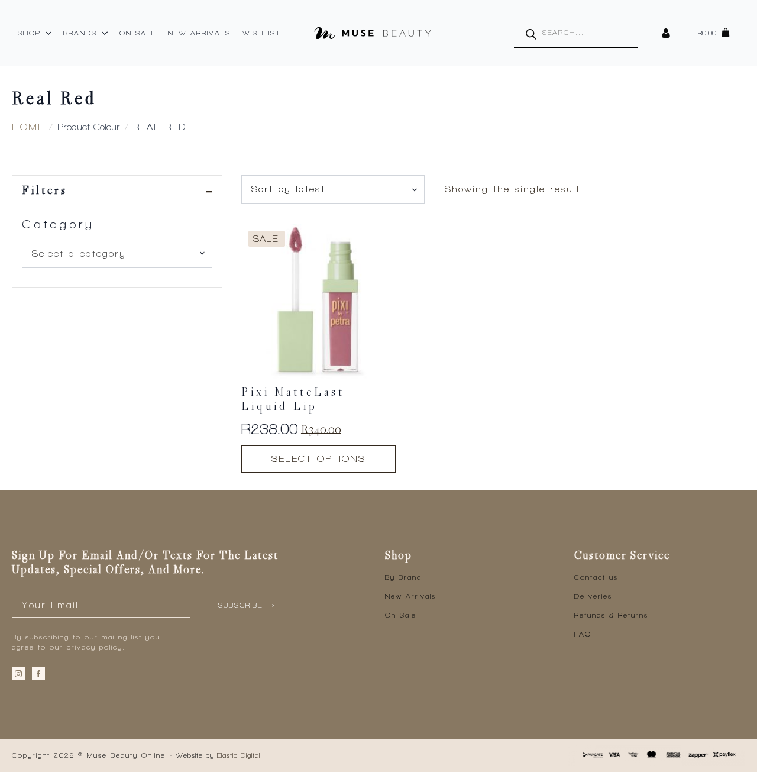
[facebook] (38, 673)
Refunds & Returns (611, 615)
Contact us (596, 577)
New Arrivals (199, 33)
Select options (318, 459)
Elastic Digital (238, 755)
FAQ (582, 634)
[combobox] (117, 254)
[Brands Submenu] (105, 33)
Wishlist (261, 33)
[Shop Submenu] (49, 33)
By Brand (403, 577)
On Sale (137, 33)
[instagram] (18, 673)
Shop (29, 33)
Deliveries (593, 596)
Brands (80, 33)
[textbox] (112, 253)
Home (28, 127)
